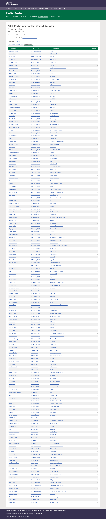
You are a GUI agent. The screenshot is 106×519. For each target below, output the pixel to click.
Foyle (51, 51)
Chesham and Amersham (56, 446)
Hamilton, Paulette (14, 463)
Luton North (53, 138)
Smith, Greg (12, 251)
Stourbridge (53, 319)
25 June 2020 (34, 429)
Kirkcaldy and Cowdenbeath (57, 217)
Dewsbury (52, 426)
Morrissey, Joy (12, 310)
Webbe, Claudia (13, 367)
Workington (53, 437)
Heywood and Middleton (56, 420)
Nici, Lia (11, 395)
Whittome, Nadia (13, 178)
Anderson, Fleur (13, 65)
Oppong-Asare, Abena (14, 229)
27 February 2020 (35, 341)
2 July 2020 (34, 437)
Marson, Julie (12, 313)
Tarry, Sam (11, 378)
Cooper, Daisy (12, 82)
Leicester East (53, 367)
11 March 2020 (35, 372)
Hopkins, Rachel (13, 104)
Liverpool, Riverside (55, 381)
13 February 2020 (35, 288)
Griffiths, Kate (12, 327)
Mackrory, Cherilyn (14, 339)
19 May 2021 (34, 440)
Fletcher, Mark (12, 110)
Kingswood (53, 499)
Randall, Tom (12, 93)
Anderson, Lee (12, 220)
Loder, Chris (12, 248)
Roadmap (14, 513)
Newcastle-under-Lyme (56, 172)
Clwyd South (53, 344)
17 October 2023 (35, 482)
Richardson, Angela (14, 288)
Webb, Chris (12, 502)
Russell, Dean (12, 161)
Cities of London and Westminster (59, 305)
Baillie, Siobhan (13, 302)
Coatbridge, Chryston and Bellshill (59, 245)
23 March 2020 (35, 415)
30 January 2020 (35, 234)
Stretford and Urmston (55, 474)
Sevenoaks (53, 147)
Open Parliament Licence (60, 510)
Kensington (53, 169)
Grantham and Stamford (56, 372)
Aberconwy (53, 440)
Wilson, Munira (13, 158)
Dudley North (53, 330)
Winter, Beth (12, 175)
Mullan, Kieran (12, 285)
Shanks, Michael (13, 491)
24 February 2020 (35, 305)
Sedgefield (53, 434)
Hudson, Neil (12, 299)
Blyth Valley (53, 412)
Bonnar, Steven (13, 245)
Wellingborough (54, 497)
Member (13, 48)
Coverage (8, 513)
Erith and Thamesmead (56, 229)
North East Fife (54, 107)
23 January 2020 (35, 209)
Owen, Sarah (12, 138)
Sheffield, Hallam (54, 116)
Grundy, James (13, 389)
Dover (51, 181)
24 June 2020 (34, 426)
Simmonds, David (13, 68)
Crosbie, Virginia (13, 260)
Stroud (51, 302)
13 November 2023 (36, 485)
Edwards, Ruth (12, 257)
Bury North (53, 102)
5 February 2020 (35, 268)
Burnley (52, 392)
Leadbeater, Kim (13, 449)
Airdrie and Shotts (54, 443)
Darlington (53, 214)
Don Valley (53, 398)
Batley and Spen (54, 449)
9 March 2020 (34, 358)
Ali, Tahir (11, 271)
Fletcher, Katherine (14, 432)
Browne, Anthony (13, 262)
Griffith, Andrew (13, 192)
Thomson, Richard (13, 186)
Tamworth (52, 494)
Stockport (52, 370)
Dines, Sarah (12, 406)
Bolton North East (54, 409)
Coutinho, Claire (13, 118)
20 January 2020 (35, 169)
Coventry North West (55, 353)
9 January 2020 (35, 65)
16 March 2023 (35, 477)
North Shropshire (54, 457)
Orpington (52, 276)
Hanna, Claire (12, 54)
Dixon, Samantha (13, 471)
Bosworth (52, 296)
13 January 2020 (35, 71)
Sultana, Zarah (12, 113)
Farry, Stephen (12, 59)
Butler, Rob (12, 322)
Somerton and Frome (55, 482)
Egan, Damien (12, 499)
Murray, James (13, 135)
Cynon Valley (53, 175)
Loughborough (54, 195)
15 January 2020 (35, 110)
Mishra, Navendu (13, 370)
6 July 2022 (34, 465)
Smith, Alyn (12, 56)
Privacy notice (26, 516)
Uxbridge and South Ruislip (57, 485)
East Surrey (53, 118)
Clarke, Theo (12, 71)
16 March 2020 (35, 392)
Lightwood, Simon (13, 468)
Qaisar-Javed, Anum (14, 443)
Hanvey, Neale (13, 217)
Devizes (52, 231)
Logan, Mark (12, 409)
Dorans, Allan (12, 226)
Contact (19, 513)
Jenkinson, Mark (13, 437)
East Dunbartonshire (55, 166)
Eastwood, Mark (13, 426)
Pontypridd (53, 127)
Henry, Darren (12, 429)
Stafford (52, 71)
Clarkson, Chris (13, 420)
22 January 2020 (35, 203)
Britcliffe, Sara (12, 418)
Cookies (20, 516)
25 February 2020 (35, 316)
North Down (53, 59)
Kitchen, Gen (12, 497)
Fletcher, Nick (12, 398)
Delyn (51, 73)
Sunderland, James (14, 361)
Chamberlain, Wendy (14, 107)
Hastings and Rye (54, 386)
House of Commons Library (21, 8)
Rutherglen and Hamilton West (58, 491)
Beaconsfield (53, 310)
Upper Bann (53, 62)
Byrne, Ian (11, 403)
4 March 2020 (34, 347)
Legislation (60, 16)
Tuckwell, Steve (13, 485)
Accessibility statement (11, 516)
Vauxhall (52, 152)
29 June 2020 (34, 432)
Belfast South (53, 54)
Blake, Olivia (12, 116)
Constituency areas (17, 16)
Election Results (33, 8)
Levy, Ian (11, 412)
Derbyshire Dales (54, 406)
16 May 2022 (34, 463)
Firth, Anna (12, 460)
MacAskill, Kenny (13, 121)
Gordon (52, 186)
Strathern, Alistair (13, 488)
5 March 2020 (34, 355)
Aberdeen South (54, 243)
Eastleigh (52, 99)
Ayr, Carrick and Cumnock (56, 226)
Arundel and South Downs (56, 192)
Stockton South (54, 375)
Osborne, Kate (12, 268)
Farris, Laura (12, 308)
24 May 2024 (34, 502)
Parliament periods (43, 8)
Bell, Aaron (12, 172)
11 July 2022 (34, 468)
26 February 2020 (35, 322)
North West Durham (55, 189)
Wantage (52, 96)
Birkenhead (53, 223)
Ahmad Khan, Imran (14, 76)
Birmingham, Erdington (56, 463)
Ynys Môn (52, 260)
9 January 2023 (35, 471)
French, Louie (12, 454)
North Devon (53, 254)
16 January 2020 (35, 135)
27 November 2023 (36, 494)
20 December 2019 (36, 54)
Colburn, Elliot (12, 141)
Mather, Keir (12, 480)
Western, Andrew (13, 474)
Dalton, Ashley (13, 477)
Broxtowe (52, 429)
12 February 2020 (35, 285)
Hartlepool (53, 451)
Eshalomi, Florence (14, 152)
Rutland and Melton (55, 79)
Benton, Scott (12, 212)
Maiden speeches (28, 44)
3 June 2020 (34, 420)
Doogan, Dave (12, 200)
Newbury (52, 308)
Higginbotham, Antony (15, 392)
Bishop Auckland (54, 144)
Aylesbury (52, 322)
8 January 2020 (35, 62)
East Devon (53, 364)
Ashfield (52, 220)
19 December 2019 (36, 51)
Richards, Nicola (13, 316)
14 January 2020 (35, 85)
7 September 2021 (36, 446)
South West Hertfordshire (56, 401)
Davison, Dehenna (13, 144)
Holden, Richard (13, 189)
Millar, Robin (12, 440)
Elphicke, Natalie (13, 181)
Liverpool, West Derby (56, 403)
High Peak (52, 415)
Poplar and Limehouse (56, 355)
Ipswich (52, 87)
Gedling (52, 93)
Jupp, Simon (12, 364)
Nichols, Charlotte (13, 124)
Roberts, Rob (12, 73)
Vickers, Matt (12, 375)
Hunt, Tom (11, 87)
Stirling (52, 56)
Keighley (52, 279)
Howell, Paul (12, 434)
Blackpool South (54, 212)
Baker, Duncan (12, 274)
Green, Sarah (12, 446)
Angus (51, 200)
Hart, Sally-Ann (13, 386)
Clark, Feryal (12, 164)
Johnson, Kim (12, 381)
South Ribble (53, 432)
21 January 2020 (35, 197)
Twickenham (53, 158)
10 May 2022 (34, 460)
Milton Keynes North (55, 85)
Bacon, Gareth (12, 276)
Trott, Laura (12, 147)
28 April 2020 (34, 418)
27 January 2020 (35, 214)
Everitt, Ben (12, 85)
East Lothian (53, 121)
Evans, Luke (12, 296)
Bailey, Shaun (12, 240)
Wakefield (52, 76)
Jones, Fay (11, 197)
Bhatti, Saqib (12, 324)
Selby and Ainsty (54, 480)
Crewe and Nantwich (55, 285)
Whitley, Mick (12, 223)
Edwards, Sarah (13, 494)
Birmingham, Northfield (56, 130)
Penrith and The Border (56, 299)
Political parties (27, 16)
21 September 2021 (36, 451)
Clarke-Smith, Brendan (15, 209)
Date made (36, 48)
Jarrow (52, 268)
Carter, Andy (12, 384)
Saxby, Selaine (12, 254)
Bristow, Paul (12, 155)
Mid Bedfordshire (54, 488)
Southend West (54, 460)
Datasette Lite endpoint (27, 513)
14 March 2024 (35, 497)
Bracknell (52, 361)
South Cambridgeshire (56, 262)
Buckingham (53, 251)
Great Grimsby (54, 395)
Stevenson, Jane (13, 336)
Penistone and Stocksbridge (57, 282)
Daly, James (12, 102)
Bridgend (52, 341)
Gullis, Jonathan (13, 90)
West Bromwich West (55, 240)
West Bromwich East (55, 316)
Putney (52, 65)
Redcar (52, 358)
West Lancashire (54, 477)
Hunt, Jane (12, 195)
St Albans (52, 82)
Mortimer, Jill (12, 451)
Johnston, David (13, 96)
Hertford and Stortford (55, 313)
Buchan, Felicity (13, 169)
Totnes (52, 206)
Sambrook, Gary (13, 130)
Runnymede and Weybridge (57, 333)
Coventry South (54, 113)
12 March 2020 (35, 384)
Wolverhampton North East (57, 336)
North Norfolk (53, 274)
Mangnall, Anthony (14, 206)
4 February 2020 (35, 265)
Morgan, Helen (13, 457)
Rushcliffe (52, 257)
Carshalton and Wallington (57, 141)
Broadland (52, 293)
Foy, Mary (11, 350)
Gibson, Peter (12, 214)
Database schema (38, 513)
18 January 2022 (35, 454)
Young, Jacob (12, 358)
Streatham (53, 234)
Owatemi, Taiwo (13, 353)
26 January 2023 (35, 474)
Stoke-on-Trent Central (56, 183)
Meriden (52, 324)
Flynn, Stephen (13, 243)
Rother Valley (53, 423)
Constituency (55, 48)
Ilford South (53, 378)
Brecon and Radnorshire (56, 197)
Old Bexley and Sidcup (56, 454)
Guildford (52, 288)
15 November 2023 (36, 491)
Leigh (51, 389)
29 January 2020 (35, 223)
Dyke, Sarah (12, 482)
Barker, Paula (12, 265)
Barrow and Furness (55, 133)
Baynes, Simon (12, 344)
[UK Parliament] (12, 3)
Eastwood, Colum (13, 51)
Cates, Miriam (12, 282)
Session (94, 48)
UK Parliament (9, 8)
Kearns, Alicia (12, 79)
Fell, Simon (12, 133)
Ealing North (53, 135)
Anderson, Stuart (13, 237)
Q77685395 (17, 41)
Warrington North (54, 124)
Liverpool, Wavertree (55, 265)
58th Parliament (53, 8)
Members (34, 16)
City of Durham (54, 350)
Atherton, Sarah (13, 291)
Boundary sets (52, 16)
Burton (52, 327)
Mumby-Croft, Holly (14, 347)
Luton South (53, 104)
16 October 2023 (35, 480)
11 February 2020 (35, 282)
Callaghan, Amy (13, 166)
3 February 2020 (35, 245)
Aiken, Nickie (12, 305)
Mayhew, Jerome (13, 293)
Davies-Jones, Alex (14, 127)
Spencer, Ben (12, 333)
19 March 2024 (35, 499)
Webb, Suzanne (13, 319)
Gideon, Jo (11, 183)
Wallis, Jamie (12, 341)
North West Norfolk (55, 150)
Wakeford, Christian (14, 203)
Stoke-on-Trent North (55, 90)
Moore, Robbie (12, 279)
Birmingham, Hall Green (56, 271)
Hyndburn (52, 418)
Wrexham (52, 291)
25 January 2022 (35, 457)
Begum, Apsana (13, 355)
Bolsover (52, 110)
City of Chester (54, 471)
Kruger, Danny (12, 231)
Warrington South (54, 384)
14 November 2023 (36, 488)
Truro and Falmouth (55, 339)
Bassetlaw (52, 209)
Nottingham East (54, 178)
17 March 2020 (35, 401)
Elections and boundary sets (15, 44)
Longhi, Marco (12, 330)
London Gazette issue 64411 (29, 38)
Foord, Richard (12, 465)
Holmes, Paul (12, 99)
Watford (52, 161)
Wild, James (12, 150)
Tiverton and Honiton (55, 465)
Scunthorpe (53, 347)
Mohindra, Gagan (13, 401)
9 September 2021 (36, 449)
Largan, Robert (13, 415)
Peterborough (53, 155)
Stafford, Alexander (14, 423)
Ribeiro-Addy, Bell (13, 234)
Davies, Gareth (13, 372)
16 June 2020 (34, 423)
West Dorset (53, 248)
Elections (8, 16)
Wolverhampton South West (57, 237)
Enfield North (53, 164)
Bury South (53, 203)
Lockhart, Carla (13, 62)
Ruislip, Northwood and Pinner (58, 68)
